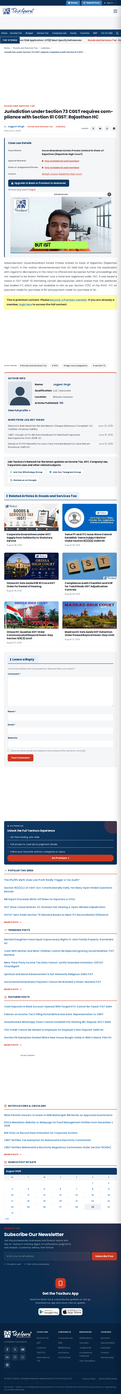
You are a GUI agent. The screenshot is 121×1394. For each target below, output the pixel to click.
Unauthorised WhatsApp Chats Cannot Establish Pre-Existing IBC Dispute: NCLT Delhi (57, 1022)
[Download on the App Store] (72, 1311)
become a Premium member (68, 300)
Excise (73, 33)
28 (76, 1206)
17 (12, 1200)
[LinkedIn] (7, 1357)
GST (95, 33)
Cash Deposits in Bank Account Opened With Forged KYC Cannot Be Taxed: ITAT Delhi (58, 1006)
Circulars (84, 1342)
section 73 (100, 365)
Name (12, 711)
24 (12, 1206)
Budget (29, 33)
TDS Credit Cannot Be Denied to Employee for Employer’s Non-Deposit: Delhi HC (54, 1029)
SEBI (60, 1342)
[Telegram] (7, 1365)
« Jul (6, 1218)
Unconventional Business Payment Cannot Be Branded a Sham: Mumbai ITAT (52, 982)
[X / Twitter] (15, 1349)
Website (12, 737)
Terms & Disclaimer (107, 1378)
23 (108, 1200)
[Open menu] (115, 11)
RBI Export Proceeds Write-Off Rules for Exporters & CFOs (39, 899)
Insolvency (63, 1352)
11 (28, 1194)
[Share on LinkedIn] (100, 128)
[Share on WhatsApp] (107, 128)
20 (60, 1200)
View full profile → (19, 410)
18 (28, 1200)
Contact (105, 1352)
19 (44, 1200)
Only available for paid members (61, 160)
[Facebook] (7, 1349)
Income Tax (16, 33)
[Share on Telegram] (114, 128)
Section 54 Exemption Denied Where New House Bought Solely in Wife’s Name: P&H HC (58, 1037)
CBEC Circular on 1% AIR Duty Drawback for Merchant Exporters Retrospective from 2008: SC (44, 436)
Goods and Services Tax (25, 48)
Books (74, 2)
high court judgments (76, 365)
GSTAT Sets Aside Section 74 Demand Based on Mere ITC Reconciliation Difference (56, 914)
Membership (107, 1357)
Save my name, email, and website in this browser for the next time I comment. (48, 750)
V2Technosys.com (63, 1378)
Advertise (105, 1347)
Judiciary (45, 48)
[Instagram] (15, 1357)
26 (44, 1206)
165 (61, 403)
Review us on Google (25, 480)
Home (4, 33)
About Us (105, 1337)
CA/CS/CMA (64, 1357)
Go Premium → (60, 858)
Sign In (110, 2)
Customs (84, 33)
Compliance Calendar (85, 1354)
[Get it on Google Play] (49, 1311)
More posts (11, 922)
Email (11, 724)
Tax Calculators (87, 1360)
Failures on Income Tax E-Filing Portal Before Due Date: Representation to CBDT (54, 1014)
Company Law (59, 33)
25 (28, 1206)
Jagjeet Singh (16, 126)
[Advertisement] (60, 79)
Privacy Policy (89, 1378)
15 (93, 1194)
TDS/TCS (41, 1352)
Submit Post (93, 2)
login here (25, 304)
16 (109, 1194)
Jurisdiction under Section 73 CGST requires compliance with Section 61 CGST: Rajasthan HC (58, 114)
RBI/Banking (64, 1347)
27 (60, 1206)
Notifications (85, 1337)
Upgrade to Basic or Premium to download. (40, 183)
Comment (14, 673)
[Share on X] (93, 128)
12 (44, 1194)
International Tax (43, 1359)
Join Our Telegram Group (67, 472)
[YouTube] (23, 1349)
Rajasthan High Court (70, 174)
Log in (32, 189)
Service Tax (42, 33)
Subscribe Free (104, 1256)
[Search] (117, 33)
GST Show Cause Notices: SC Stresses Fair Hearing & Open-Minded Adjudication (54, 907)
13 (60, 1194)
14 (76, 1194)
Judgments (85, 1347)
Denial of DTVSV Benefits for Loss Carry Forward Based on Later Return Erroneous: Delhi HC (49, 445)
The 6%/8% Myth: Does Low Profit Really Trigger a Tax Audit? (42, 880)
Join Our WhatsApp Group (28, 472)
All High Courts (50, 174)
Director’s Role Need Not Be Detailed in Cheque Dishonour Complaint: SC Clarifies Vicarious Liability (50, 427)
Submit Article (108, 1342)
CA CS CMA (107, 33)
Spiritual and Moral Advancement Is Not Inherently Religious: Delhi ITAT (48, 974)
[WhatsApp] (23, 1357)
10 (12, 1194)
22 (92, 1200)
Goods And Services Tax (34, 365)
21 (77, 1200)
